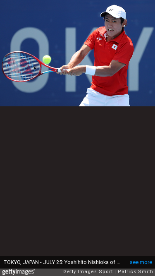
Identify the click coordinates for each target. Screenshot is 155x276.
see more (141, 262)
